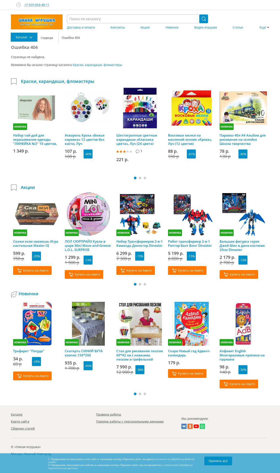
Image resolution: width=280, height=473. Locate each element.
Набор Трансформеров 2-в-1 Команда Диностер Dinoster (139, 243)
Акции (145, 27)
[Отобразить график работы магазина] (18, 5)
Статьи (238, 27)
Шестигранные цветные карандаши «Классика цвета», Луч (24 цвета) (136, 139)
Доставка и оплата (81, 27)
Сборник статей (23, 428)
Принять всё (218, 461)
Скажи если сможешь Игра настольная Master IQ (35, 243)
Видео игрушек (205, 27)
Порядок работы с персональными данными (130, 421)
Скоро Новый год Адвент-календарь (189, 353)
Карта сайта (20, 421)
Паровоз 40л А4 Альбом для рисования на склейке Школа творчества (243, 139)
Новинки (172, 27)
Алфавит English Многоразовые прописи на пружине (242, 355)
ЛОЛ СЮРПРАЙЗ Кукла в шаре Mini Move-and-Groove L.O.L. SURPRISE (88, 245)
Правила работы (108, 414)
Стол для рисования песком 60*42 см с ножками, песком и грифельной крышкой (139, 355)
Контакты (117, 27)
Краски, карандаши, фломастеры (97, 65)
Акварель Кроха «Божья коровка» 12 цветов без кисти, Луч (85, 139)
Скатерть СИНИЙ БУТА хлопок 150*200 (84, 353)
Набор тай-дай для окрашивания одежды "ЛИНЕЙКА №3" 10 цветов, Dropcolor (35, 139)
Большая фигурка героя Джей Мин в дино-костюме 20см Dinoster (242, 245)
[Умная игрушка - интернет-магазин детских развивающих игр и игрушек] (37, 21)
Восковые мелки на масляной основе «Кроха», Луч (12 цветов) (190, 139)
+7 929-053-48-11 (36, 5)
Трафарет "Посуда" (28, 351)
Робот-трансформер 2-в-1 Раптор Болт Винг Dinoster (190, 243)
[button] (135, 178)
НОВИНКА (20, 126)
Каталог (17, 414)
